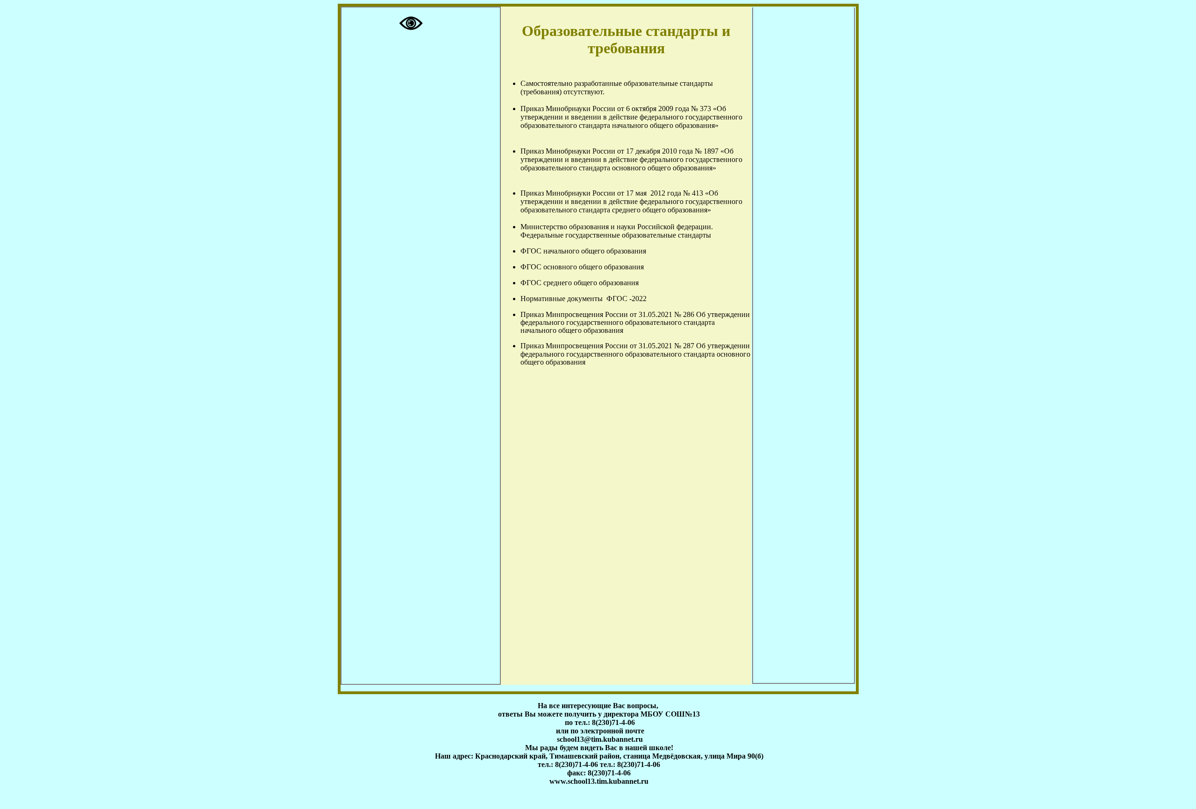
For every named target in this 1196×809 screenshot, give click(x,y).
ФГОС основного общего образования (582, 267)
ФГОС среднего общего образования (579, 283)
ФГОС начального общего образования (583, 251)
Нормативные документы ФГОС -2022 (583, 298)
